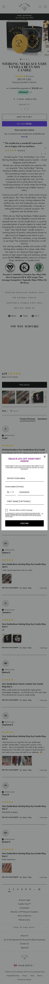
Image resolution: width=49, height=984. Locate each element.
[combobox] (10, 492)
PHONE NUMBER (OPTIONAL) (14, 487)
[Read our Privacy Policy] (42, 513)
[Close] (45, 456)
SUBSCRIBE (24, 523)
